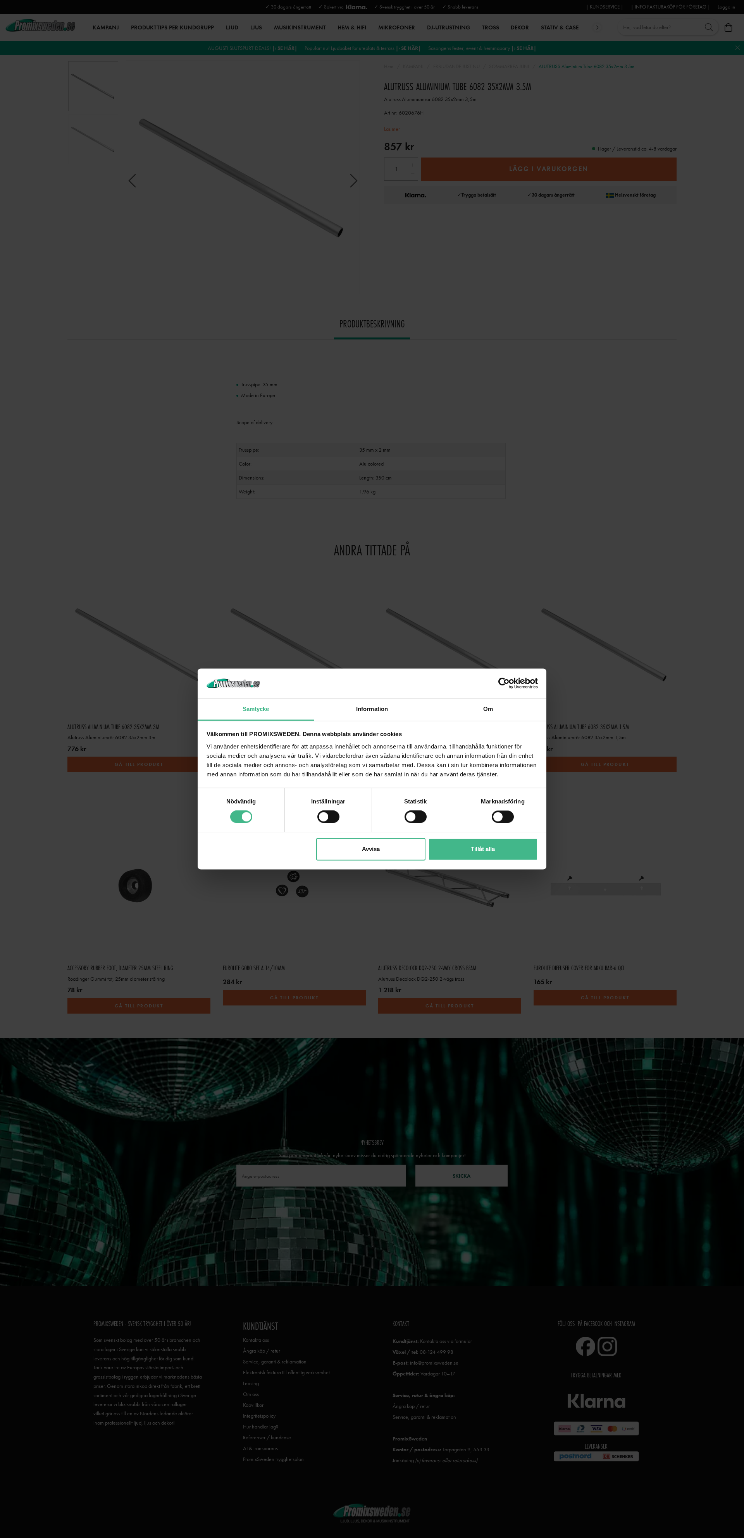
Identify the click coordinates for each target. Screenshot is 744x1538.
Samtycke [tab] (256, 709)
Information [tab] (372, 709)
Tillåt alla (483, 849)
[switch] (328, 817)
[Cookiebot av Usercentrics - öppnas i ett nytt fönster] (504, 683)
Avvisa (371, 849)
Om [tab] (488, 709)
